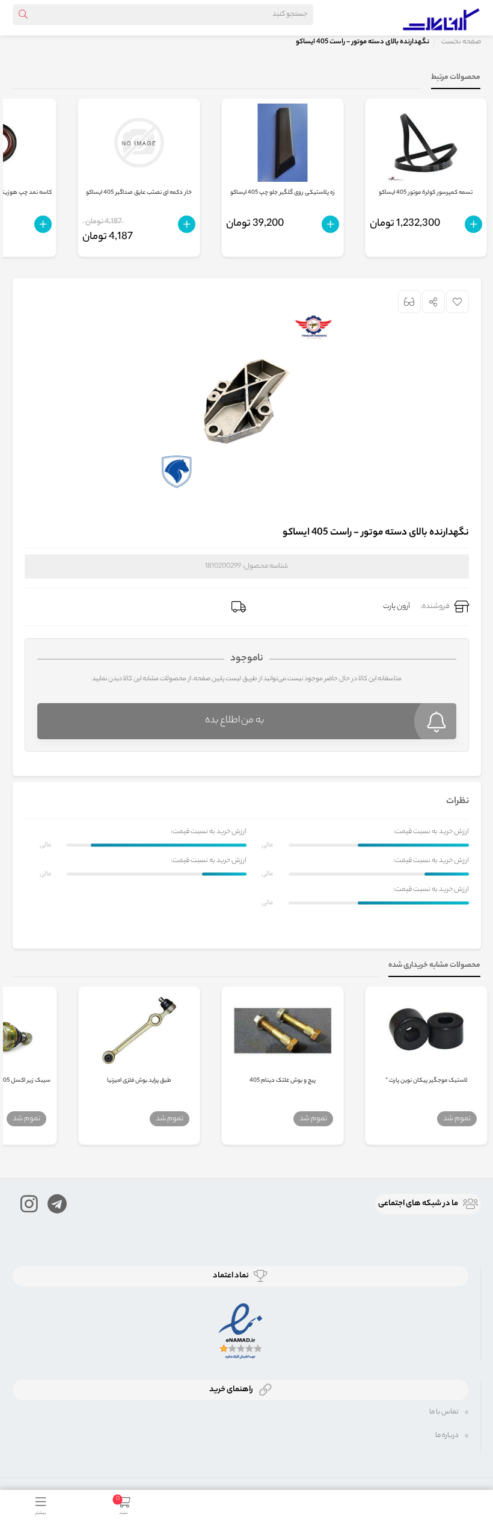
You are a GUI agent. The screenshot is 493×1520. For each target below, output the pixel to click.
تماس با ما (444, 1412)
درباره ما (447, 1436)
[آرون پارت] (441, 17)
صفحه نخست (461, 42)
